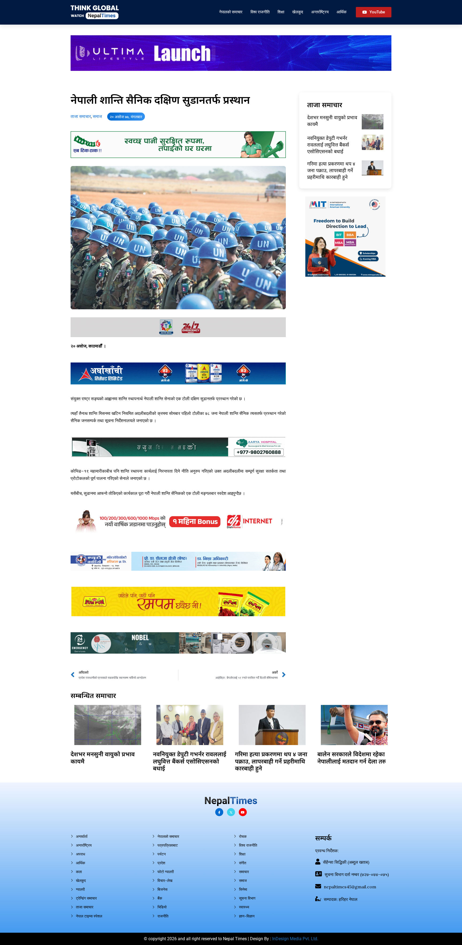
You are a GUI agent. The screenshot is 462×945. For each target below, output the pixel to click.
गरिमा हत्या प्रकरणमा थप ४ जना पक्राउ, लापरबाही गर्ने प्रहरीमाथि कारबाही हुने (331, 170)
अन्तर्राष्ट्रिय (320, 11)
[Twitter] (231, 812)
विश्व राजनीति (260, 11)
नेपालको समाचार (230, 11)
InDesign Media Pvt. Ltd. (295, 938)
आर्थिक (341, 11)
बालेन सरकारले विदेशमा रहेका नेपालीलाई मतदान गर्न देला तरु (351, 757)
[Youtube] (243, 812)
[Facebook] (219, 812)
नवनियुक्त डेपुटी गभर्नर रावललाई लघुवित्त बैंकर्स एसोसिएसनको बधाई (328, 145)
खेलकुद (297, 11)
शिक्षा (281, 11)
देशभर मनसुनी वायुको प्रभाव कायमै (103, 757)
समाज (97, 116)
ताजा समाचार (81, 116)
